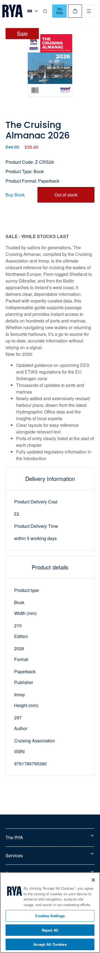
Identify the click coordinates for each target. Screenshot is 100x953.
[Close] (93, 880)
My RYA (59, 11)
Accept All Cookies (49, 944)
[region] (50, 912)
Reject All (50, 930)
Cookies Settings (50, 915)
